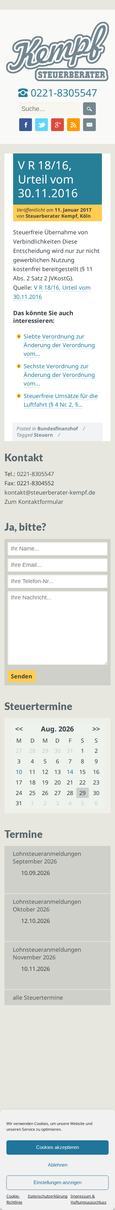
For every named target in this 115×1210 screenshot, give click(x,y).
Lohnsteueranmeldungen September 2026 (47, 857)
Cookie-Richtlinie (14, 1199)
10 (19, 772)
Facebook (25, 124)
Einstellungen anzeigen (57, 1182)
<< (19, 728)
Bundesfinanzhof (57, 428)
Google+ (57, 124)
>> (96, 728)
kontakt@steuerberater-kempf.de (49, 492)
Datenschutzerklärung (47, 1196)
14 (70, 772)
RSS (73, 124)
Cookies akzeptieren (57, 1147)
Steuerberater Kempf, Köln (58, 216)
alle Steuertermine (38, 997)
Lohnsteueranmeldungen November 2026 (47, 953)
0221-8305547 (62, 92)
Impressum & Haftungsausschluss (88, 1199)
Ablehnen (57, 1164)
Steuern (43, 435)
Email (89, 124)
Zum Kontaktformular (33, 501)
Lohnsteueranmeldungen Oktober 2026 (47, 905)
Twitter (41, 124)
